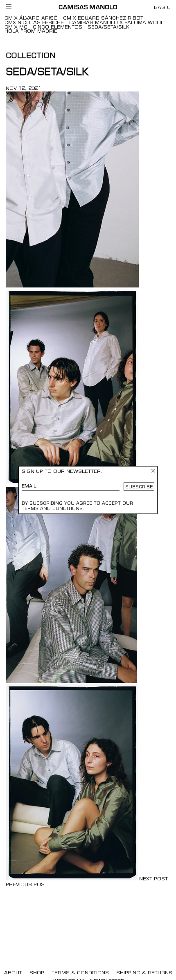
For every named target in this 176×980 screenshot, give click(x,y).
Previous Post (26, 884)
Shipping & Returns (144, 973)
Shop (36, 973)
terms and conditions (52, 509)
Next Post (153, 879)
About (13, 973)
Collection (31, 56)
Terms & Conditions (80, 973)
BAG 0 (162, 7)
